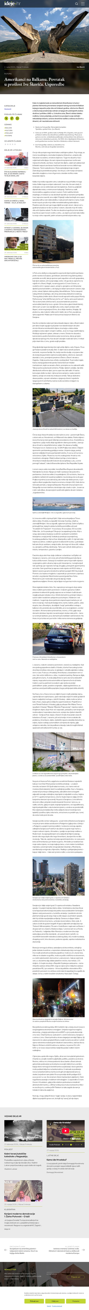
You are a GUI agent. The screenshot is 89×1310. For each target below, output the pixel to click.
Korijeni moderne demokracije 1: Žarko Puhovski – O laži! (19, 1215)
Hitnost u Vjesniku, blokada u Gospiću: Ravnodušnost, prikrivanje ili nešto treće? (16, 230)
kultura (8, 130)
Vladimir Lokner (10, 1169)
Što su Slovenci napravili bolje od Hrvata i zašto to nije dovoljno (15, 174)
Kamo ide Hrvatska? (57, 1159)
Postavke (76, 1301)
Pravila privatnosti (57, 1306)
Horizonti (7, 109)
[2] (8, 144)
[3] (10, 144)
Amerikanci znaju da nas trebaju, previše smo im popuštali (13, 259)
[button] (62, 1144)
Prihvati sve (34, 1301)
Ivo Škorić (81, 67)
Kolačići (49, 1306)
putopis (8, 136)
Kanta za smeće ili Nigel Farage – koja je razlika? (15, 202)
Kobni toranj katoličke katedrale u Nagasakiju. (16, 1155)
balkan (8, 128)
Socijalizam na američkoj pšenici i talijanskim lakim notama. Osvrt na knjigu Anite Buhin (24, 1250)
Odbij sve (55, 1301)
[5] (15, 144)
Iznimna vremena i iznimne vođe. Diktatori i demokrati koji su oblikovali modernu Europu (64, 1250)
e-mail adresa (52, 1274)
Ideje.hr (7, 1229)
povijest (9, 133)
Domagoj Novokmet (55, 1172)
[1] (5, 144)
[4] (13, 144)
